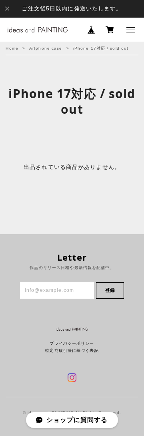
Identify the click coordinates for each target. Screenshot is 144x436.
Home (12, 48)
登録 (110, 290)
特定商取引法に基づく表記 (71, 350)
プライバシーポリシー (72, 343)
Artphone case (45, 48)
